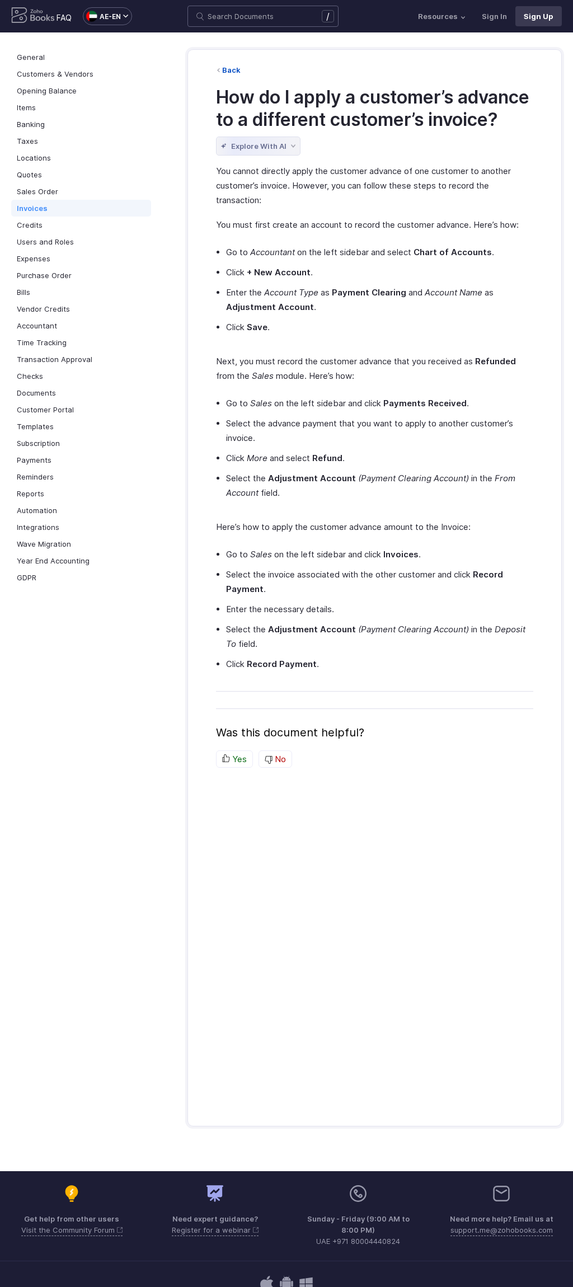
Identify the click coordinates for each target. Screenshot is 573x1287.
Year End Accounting (53, 560)
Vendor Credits (43, 308)
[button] (102, 16)
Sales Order (37, 191)
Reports (30, 493)
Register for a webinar (212, 1229)
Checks (30, 376)
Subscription (38, 443)
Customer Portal (45, 409)
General (31, 57)
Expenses (33, 258)
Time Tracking (42, 342)
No (279, 759)
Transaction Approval (54, 359)
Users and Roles (45, 241)
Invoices (32, 208)
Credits (30, 224)
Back (231, 69)
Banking (31, 124)
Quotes (29, 174)
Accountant (37, 325)
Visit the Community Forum (69, 1229)
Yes (238, 759)
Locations (34, 157)
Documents (36, 392)
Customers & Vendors (55, 73)
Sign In (494, 16)
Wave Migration (44, 543)
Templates (35, 426)
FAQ (64, 17)
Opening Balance (47, 90)
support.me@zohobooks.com (501, 1229)
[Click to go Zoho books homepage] (33, 16)
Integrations (38, 527)
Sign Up (538, 16)
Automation (37, 510)
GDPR (26, 577)
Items (26, 107)
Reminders (35, 476)
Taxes (27, 141)
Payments (34, 459)
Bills (23, 292)
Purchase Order (44, 275)
